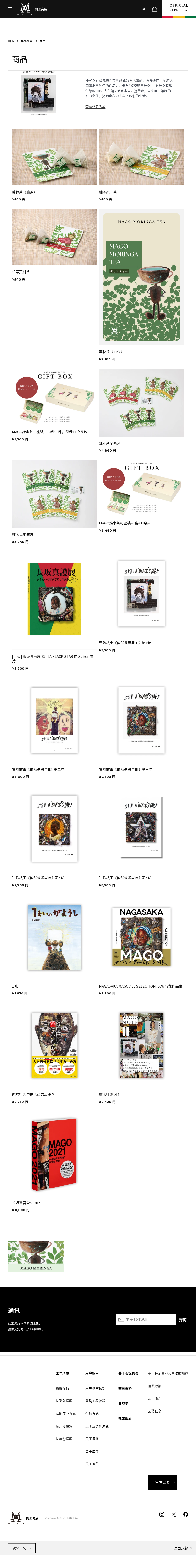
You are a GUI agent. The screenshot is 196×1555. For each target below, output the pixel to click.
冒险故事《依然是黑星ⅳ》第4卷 (38, 877)
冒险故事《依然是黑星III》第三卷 (126, 769)
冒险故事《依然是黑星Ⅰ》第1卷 (125, 642)
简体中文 (19, 1548)
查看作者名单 (95, 106)
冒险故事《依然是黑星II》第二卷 (38, 769)
